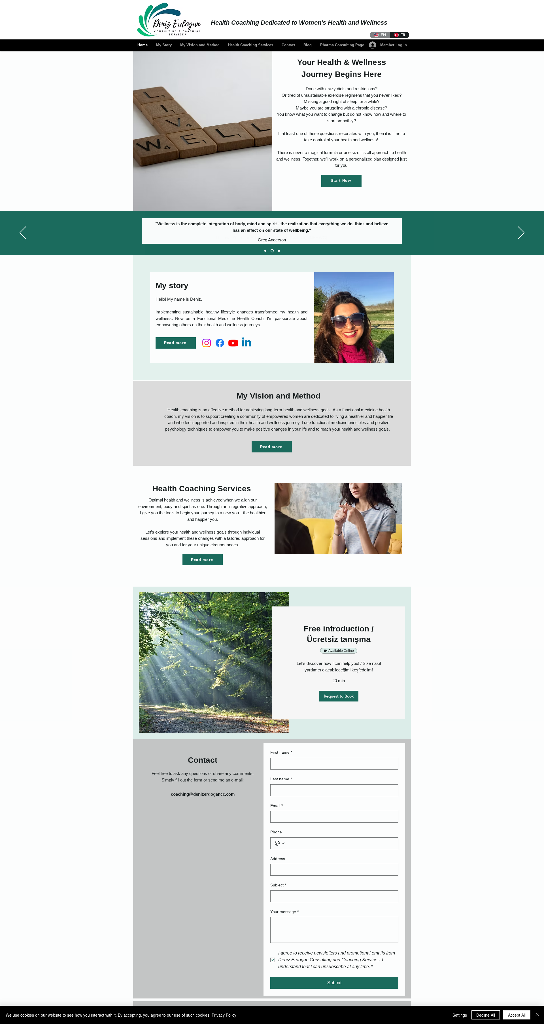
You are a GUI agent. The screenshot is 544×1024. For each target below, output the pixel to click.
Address (277, 858)
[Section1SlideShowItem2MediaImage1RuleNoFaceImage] (272, 250)
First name (281, 752)
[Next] (521, 233)
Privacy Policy (224, 1015)
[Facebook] (220, 343)
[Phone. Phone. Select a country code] (279, 843)
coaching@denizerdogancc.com (203, 794)
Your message (284, 911)
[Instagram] (206, 343)
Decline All (485, 1015)
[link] (338, 633)
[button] (338, 696)
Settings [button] (459, 1015)
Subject (278, 885)
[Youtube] (233, 343)
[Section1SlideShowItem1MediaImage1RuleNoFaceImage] (265, 251)
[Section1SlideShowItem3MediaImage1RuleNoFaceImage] (279, 251)
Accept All (517, 1015)
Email (276, 805)
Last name (281, 779)
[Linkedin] (246, 343)
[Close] (537, 1014)
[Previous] (23, 233)
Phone (276, 832)
